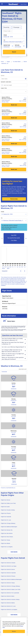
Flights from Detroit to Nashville (8, 572)
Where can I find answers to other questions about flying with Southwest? (13, 358)
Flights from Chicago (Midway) (8, 523)
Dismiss (14, 631)
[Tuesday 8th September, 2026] (25, 263)
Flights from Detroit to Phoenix (8, 576)
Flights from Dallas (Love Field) (8, 503)
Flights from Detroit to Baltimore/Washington (11, 579)
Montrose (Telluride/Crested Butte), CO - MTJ (13, 41)
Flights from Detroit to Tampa (8, 582)
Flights (8, 61)
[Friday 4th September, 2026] (15, 263)
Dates (2, 75)
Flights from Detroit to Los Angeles (9, 609)
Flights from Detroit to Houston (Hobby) (10, 599)
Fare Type (4, 88)
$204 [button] (5, 21)
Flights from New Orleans (7, 536)
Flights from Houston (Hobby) (8, 510)
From (5, 35)
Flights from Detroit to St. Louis (8, 606)
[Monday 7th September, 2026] (22, 263)
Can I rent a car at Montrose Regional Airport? (13, 347)
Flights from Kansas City (6, 530)
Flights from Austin (5, 506)
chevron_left (2, 238)
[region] (14, 626)
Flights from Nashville (6, 516)
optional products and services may (17, 279)
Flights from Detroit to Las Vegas (8, 566)
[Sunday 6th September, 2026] (20, 263)
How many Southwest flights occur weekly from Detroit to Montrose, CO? (12, 339)
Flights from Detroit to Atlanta (8, 602)
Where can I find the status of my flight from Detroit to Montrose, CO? (13, 354)
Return (17, 45)
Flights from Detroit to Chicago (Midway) (10, 586)
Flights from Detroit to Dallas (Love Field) (10, 589)
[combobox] (14, 214)
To (4, 40)
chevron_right (26, 238)
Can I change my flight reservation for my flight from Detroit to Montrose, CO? (12, 350)
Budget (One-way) (6, 82)
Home (2, 61)
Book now (14, 105)
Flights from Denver (5, 500)
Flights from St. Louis (6, 520)
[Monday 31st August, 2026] (5, 263)
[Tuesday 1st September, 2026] (8, 263)
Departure (7, 45)
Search (14, 52)
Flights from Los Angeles (7, 546)
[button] (2, 4)
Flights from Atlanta (5, 543)
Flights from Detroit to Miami (7, 596)
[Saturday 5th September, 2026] (17, 263)
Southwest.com (20, 282)
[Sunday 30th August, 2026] (3, 263)
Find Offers (14, 240)
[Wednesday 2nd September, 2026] (10, 263)
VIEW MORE (14, 552)
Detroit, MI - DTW (8, 36)
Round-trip (6, 27)
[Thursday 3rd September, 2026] (13, 263)
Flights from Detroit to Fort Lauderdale (10, 592)
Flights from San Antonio (6, 533)
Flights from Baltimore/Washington (9, 526)
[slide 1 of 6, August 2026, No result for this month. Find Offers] (14, 238)
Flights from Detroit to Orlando (8, 562)
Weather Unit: (23, 369)
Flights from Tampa (5, 540)
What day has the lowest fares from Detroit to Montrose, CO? (12, 343)
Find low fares (14, 199)
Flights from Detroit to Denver (8, 569)
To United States (17, 61)
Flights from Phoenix (6, 513)
